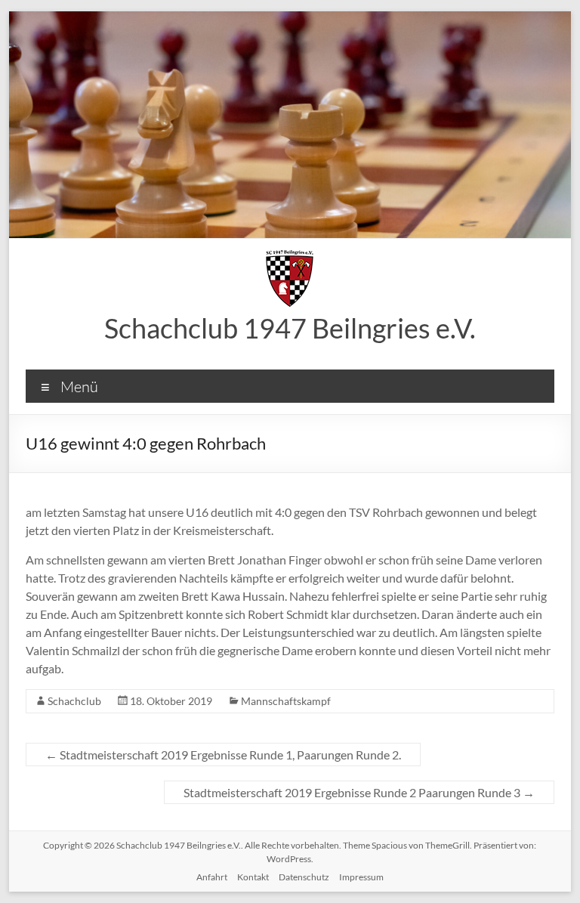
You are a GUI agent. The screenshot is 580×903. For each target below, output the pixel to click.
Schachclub (74, 700)
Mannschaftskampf (286, 700)
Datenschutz (304, 877)
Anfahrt (211, 877)
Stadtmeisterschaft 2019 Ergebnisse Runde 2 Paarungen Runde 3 (359, 792)
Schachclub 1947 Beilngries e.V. (290, 328)
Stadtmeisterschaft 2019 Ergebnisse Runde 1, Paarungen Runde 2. (223, 754)
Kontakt (253, 877)
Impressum (361, 877)
